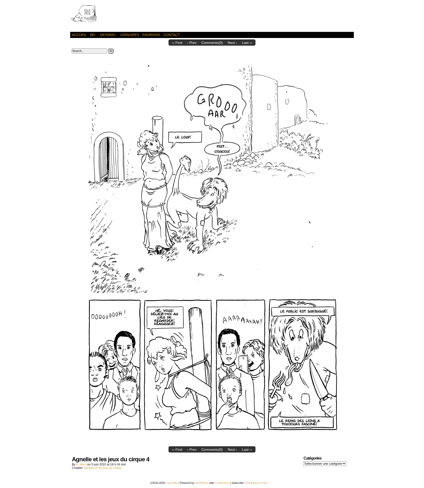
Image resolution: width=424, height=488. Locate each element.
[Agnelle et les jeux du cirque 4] (212, 443)
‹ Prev (192, 43)
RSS (248, 482)
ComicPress (222, 482)
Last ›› (247, 43)
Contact (171, 35)
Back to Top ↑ (261, 482)
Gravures (129, 35)
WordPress (202, 482)
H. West (81, 464)
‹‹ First (177, 43)
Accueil (79, 35)
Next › (232, 43)
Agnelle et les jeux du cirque (103, 468)
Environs (151, 35)
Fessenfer (92, 17)
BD (93, 35)
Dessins (108, 35)
